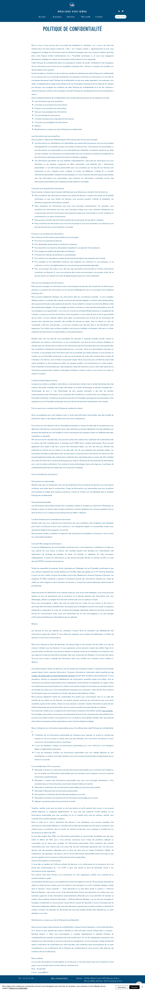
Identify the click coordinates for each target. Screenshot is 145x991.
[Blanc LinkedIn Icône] (119, 11)
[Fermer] (142, 987)
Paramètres (122, 987)
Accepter (134, 987)
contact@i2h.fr (43, 972)
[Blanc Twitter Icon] (123, 11)
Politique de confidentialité (18, 988)
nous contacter (107, 710)
